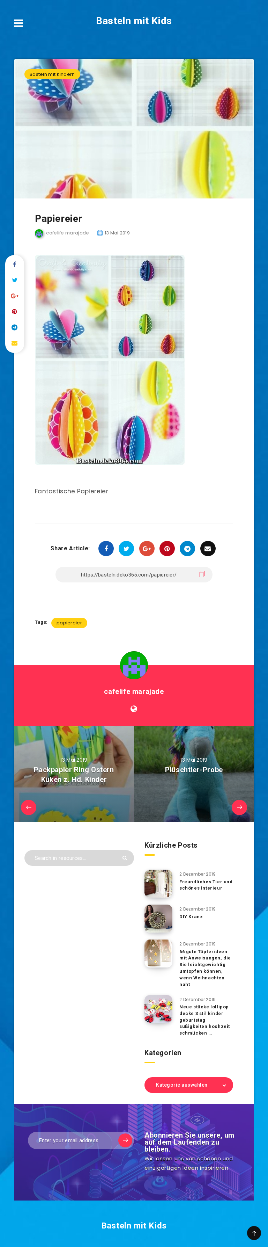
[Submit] (124, 858)
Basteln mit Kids (134, 21)
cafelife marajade (134, 691)
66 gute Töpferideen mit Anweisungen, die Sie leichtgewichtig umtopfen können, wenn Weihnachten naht (205, 968)
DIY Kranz (191, 916)
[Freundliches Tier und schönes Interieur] (158, 884)
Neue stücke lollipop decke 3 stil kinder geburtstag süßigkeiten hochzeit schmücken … (204, 1020)
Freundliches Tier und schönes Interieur (206, 885)
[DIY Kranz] (158, 919)
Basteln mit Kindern (52, 74)
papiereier (69, 622)
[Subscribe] (125, 1140)
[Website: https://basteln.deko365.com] (134, 709)
